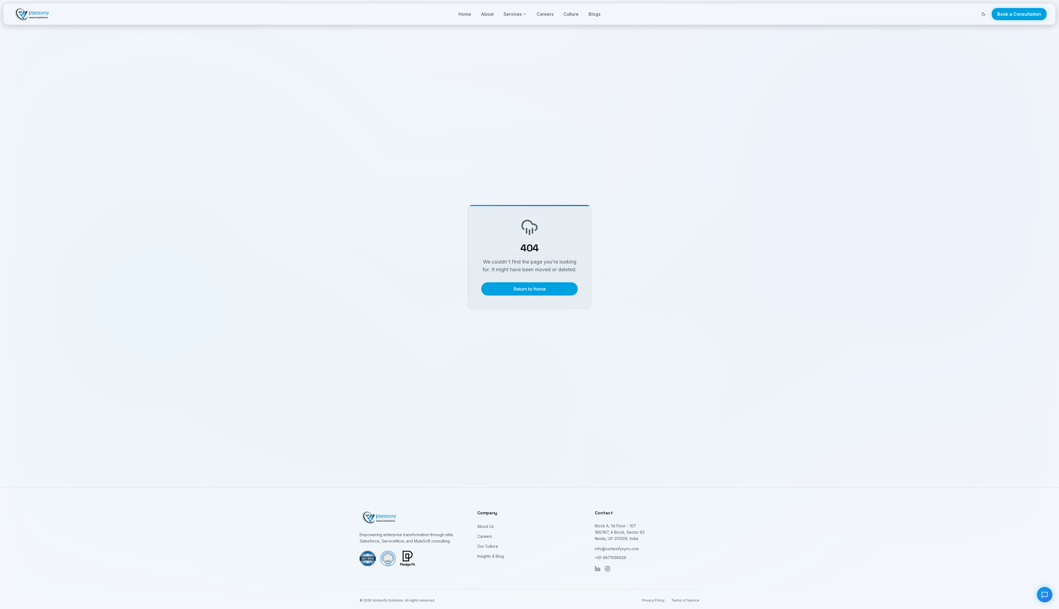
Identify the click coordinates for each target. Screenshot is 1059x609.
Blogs (594, 14)
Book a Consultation (1019, 14)
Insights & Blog (490, 556)
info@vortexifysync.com (617, 548)
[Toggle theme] (983, 14)
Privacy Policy (653, 600)
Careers (545, 14)
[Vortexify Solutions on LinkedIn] (597, 568)
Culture (571, 14)
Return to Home (530, 289)
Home (465, 14)
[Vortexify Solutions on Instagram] (607, 568)
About (487, 14)
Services (513, 14)
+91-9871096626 (610, 557)
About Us (485, 526)
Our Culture (487, 546)
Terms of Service (685, 600)
